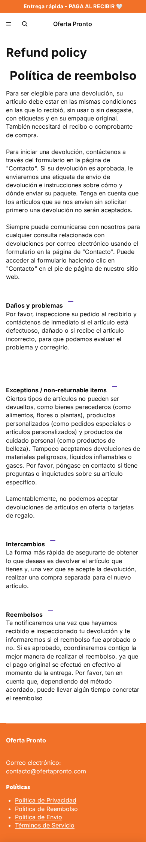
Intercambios (25, 544)
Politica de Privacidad (45, 800)
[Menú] (8, 23)
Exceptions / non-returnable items (56, 390)
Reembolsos (24, 614)
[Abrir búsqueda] (24, 24)
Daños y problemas (34, 305)
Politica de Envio (38, 817)
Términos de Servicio (44, 825)
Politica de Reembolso (46, 809)
